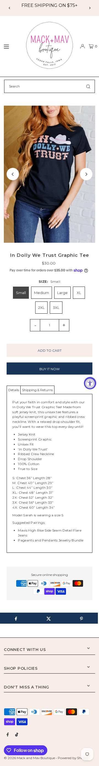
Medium (41, 292)
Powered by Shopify (73, 758)
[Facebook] (8, 735)
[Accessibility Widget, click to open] (90, 383)
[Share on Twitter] (48, 618)
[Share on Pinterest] (81, 618)
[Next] (89, 8)
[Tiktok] (16, 735)
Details (13, 390)
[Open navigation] (10, 46)
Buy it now (49, 369)
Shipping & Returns (37, 390)
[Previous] (9, 8)
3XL (56, 307)
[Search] (88, 86)
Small (21, 292)
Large (62, 292)
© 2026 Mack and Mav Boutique (30, 758)
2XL (41, 307)
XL (79, 292)
